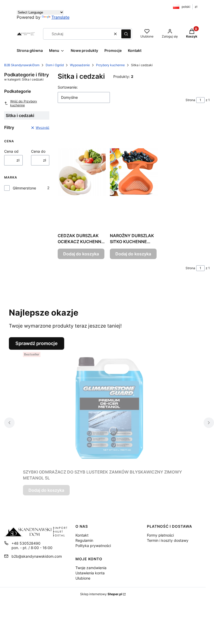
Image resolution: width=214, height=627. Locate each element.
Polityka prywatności (93, 545)
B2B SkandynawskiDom (21, 65)
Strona (190, 100)
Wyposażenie (80, 65)
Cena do (38, 151)
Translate (60, 17)
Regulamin (84, 540)
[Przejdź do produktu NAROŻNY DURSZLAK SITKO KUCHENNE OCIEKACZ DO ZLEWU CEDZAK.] (134, 172)
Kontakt (81, 535)
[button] (126, 33)
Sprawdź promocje (36, 343)
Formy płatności (160, 535)
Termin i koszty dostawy (167, 540)
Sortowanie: (68, 87)
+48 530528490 (25, 543)
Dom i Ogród (55, 65)
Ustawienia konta (90, 573)
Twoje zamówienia (90, 567)
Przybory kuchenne (110, 65)
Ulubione (82, 578)
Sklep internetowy (101, 594)
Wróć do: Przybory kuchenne (23, 103)
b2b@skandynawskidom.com (36, 556)
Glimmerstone (24, 188)
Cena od (11, 151)
